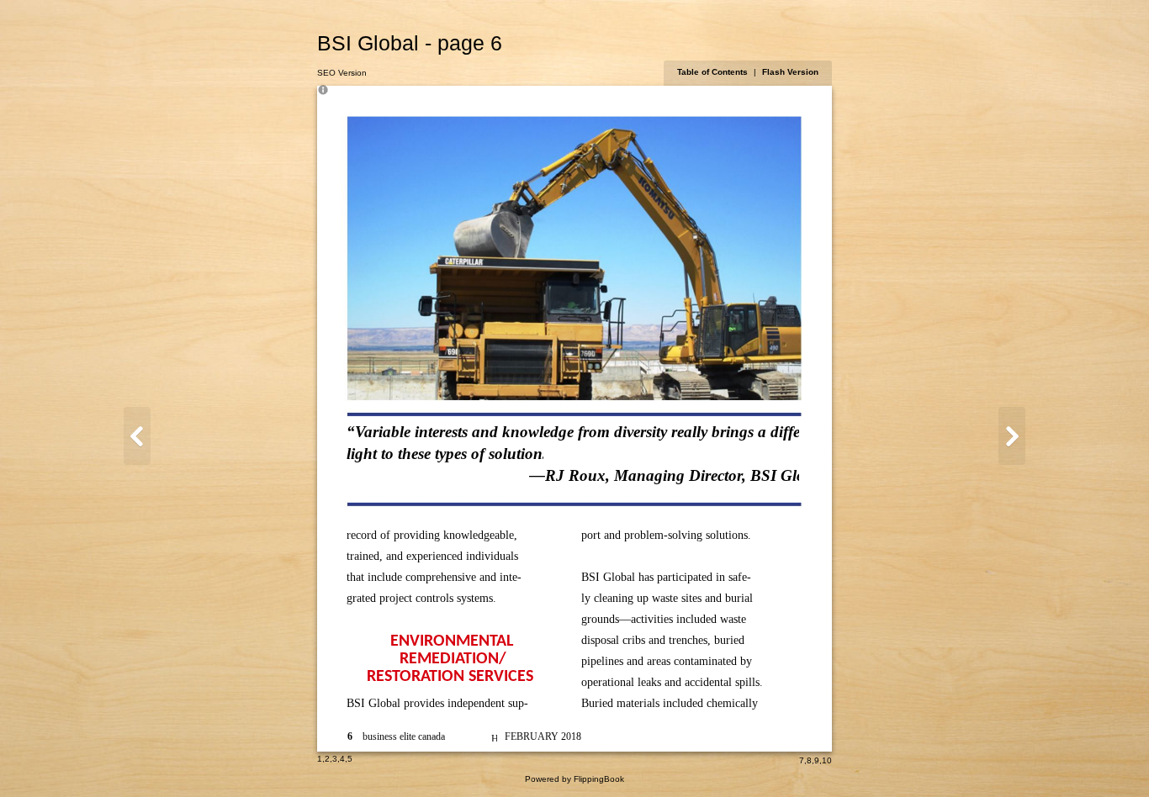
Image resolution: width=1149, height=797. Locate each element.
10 (827, 760)
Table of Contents (713, 72)
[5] (137, 435)
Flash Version (790, 72)
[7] (1012, 435)
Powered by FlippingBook (574, 779)
